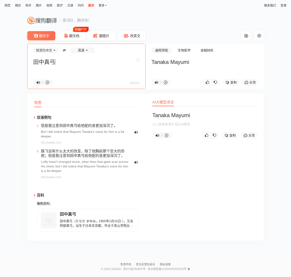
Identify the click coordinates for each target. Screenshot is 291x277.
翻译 (91, 5)
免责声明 (125, 264)
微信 (18, 5)
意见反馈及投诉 (145, 264)
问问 (81, 5)
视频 (49, 5)
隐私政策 (165, 264)
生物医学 (184, 50)
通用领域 (161, 50)
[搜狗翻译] (42, 20)
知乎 (28, 5)
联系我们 (270, 5)
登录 (283, 5)
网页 (7, 5)
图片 (39, 5)
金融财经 (207, 50)
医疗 (60, 5)
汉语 (70, 5)
